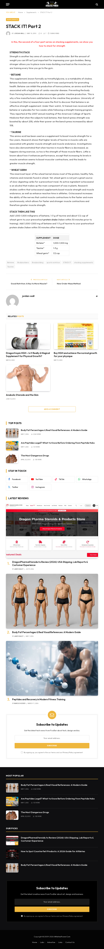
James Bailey (18, 569)
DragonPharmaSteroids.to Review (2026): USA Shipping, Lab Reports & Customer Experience (50, 563)
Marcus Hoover (19, 703)
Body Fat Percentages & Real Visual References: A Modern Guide (54, 430)
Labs (42, 942)
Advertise (51, 942)
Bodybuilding (37, 262)
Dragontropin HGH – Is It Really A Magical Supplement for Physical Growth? (28, 355)
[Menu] (7, 4)
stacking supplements (83, 262)
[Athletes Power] (52, 4)
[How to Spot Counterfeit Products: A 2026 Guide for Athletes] (12, 854)
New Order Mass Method (69, 283)
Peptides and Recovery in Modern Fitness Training (38, 699)
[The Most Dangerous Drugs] (12, 458)
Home (34, 942)
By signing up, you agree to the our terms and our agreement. (53, 752)
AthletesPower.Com (62, 936)
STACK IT (67, 262)
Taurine (10, 267)
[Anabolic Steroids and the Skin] (28, 378)
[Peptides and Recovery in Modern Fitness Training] (52, 668)
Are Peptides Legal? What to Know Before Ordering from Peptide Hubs (58, 442)
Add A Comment (52, 409)
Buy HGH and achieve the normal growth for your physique (75, 355)
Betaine (10, 262)
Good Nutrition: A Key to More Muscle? (29, 283)
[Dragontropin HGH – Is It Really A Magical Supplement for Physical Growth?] (28, 336)
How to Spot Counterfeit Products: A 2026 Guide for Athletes (53, 851)
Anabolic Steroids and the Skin (22, 394)
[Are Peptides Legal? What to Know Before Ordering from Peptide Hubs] (12, 445)
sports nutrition (53, 262)
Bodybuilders (23, 262)
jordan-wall (19, 33)
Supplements (12, 19)
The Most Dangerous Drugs (35, 455)
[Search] (96, 4)
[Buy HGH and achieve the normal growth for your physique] (76, 336)
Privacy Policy (68, 752)
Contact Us (69, 942)
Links (60, 942)
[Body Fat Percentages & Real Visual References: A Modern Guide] (12, 433)
